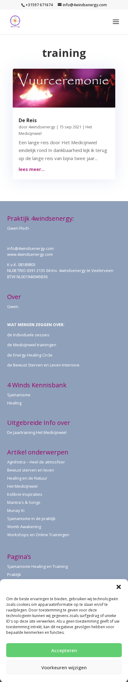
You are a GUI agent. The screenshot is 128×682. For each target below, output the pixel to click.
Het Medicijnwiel (22, 486)
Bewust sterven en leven (30, 470)
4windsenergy (42, 127)
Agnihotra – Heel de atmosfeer (36, 462)
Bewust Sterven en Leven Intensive (46, 365)
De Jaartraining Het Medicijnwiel (36, 432)
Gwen (12, 306)
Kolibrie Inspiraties (24, 494)
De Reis (28, 120)
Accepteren (64, 650)
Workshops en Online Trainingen (38, 534)
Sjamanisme (18, 395)
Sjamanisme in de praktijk (31, 518)
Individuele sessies (31, 335)
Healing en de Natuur (27, 478)
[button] (119, 587)
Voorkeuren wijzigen (64, 667)
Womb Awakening (24, 526)
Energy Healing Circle (33, 355)
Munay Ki (16, 510)
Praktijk (14, 574)
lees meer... (32, 169)
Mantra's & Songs (23, 502)
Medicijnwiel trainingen (34, 345)
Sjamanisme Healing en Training (37, 566)
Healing (14, 403)
